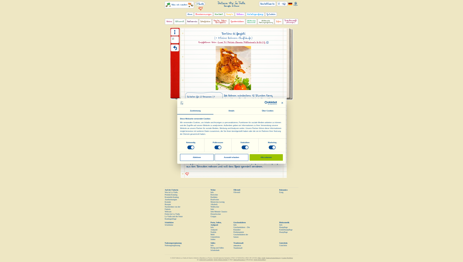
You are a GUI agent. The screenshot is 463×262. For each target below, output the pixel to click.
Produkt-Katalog (171, 195)
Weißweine (215, 207)
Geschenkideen (239, 222)
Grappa (213, 216)
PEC (259, 258)
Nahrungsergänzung (173, 243)
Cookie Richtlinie (287, 258)
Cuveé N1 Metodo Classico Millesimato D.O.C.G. (242, 42)
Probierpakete (238, 232)
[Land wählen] (290, 4)
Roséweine (215, 200)
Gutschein (283, 243)
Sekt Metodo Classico (219, 212)
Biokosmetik (284, 222)
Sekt (212, 209)
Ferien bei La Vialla (172, 214)
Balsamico (283, 190)
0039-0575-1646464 (206, 260)
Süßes (213, 243)
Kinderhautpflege (286, 230)
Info (212, 192)
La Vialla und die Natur (174, 216)
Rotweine (214, 195)
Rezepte (168, 204)
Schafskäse (169, 222)
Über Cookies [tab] (267, 111)
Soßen (213, 239)
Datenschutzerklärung (273, 258)
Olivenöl (236, 190)
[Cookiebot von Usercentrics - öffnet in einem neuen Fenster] (266, 103)
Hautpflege (283, 227)
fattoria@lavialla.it (239, 260)
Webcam (168, 212)
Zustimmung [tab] (195, 111)
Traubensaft (237, 248)
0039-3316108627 (260, 260)
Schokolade (215, 250)
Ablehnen (197, 157)
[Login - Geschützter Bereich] (295, 3)
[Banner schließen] (282, 103)
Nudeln (213, 232)
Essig (281, 192)
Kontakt (168, 202)
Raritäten (214, 197)
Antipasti (214, 230)
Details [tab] (232, 111)
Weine (213, 190)
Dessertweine (216, 214)
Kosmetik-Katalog (172, 197)
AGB (263, 258)
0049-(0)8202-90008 (220, 260)
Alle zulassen (266, 157)
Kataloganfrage (170, 219)
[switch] (217, 147)
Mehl (212, 235)
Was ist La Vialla (171, 192)
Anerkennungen (171, 200)
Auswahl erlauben (231, 157)
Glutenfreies (215, 237)
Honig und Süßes (217, 248)
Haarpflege (283, 232)
